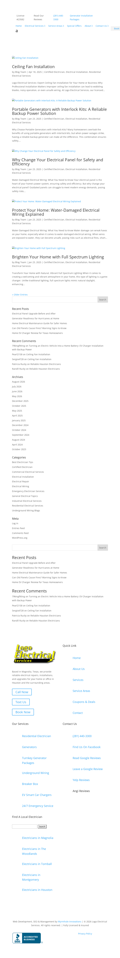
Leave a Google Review (88, 769)
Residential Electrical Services (27, 505)
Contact (78, 713)
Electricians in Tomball (37, 864)
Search (102, 547)
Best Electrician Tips (22, 462)
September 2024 (20, 434)
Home (19, 25)
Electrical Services (34, 25)
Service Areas (55, 25)
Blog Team (20, 71)
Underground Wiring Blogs (26, 510)
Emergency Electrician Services (28, 491)
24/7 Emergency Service (37, 806)
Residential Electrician (36, 736)
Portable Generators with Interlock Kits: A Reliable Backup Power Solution (59, 111)
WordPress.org (19, 537)
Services (78, 680)
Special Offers (74, 25)
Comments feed (20, 533)
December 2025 (20, 400)
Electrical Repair (20, 481)
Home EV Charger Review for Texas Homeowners (37, 333)
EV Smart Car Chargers (37, 795)
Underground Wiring (35, 773)
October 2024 (19, 429)
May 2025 (17, 410)
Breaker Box (30, 784)
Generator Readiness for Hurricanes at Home (35, 318)
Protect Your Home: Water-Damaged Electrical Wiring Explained (56, 212)
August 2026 (18, 381)
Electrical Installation (77, 71)
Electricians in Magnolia (37, 838)
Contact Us (101, 25)
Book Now (22, 712)
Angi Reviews (81, 791)
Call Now (21, 692)
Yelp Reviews (81, 780)
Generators (29, 747)
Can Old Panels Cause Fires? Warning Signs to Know (39, 328)
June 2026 (17, 391)
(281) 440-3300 (82, 736)
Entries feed (18, 528)
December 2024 (20, 425)
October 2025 (19, 405)
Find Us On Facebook (86, 747)
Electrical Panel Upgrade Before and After (34, 313)
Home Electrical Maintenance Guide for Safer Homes (39, 323)
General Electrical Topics (25, 496)
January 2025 (19, 420)
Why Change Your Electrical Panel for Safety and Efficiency (57, 162)
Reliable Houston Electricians (45, 364)
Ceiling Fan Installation (33, 66)
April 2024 (17, 444)
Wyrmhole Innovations (69, 921)
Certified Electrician (54, 71)
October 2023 (19, 449)
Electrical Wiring (20, 486)
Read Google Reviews (87, 758)
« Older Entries (20, 294)
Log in (15, 523)
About (88, 25)
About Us (79, 669)
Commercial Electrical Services (28, 471)
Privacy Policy (85, 933)
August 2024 (18, 439)
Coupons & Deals (84, 702)
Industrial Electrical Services (27, 500)
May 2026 (17, 396)
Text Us (20, 702)
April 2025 (17, 415)
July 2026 (16, 386)
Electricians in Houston (37, 890)
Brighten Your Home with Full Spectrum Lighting (58, 257)
